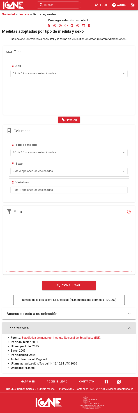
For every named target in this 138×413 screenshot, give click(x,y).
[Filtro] (129, 211)
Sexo (19, 163)
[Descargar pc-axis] (55, 25)
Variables (22, 182)
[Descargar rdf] (77, 25)
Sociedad (8, 14)
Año (18, 66)
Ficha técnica (17, 328)
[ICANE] (48, 402)
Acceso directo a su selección (31, 314)
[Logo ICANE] (13, 5)
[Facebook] (106, 381)
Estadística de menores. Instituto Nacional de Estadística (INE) (61, 337)
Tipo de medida (26, 145)
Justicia (24, 14)
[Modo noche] (133, 5)
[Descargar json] (66, 25)
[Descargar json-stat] (83, 25)
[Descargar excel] (49, 25)
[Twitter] (118, 381)
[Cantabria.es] (91, 402)
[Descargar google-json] (72, 25)
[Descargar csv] (89, 25)
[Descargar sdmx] (60, 25)
